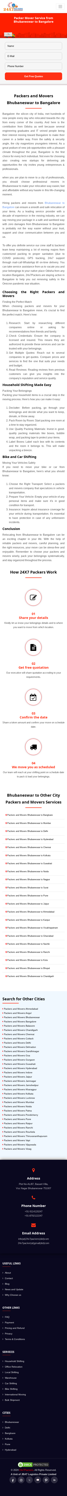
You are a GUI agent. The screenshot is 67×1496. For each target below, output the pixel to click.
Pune (7, 1444)
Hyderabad (10, 1450)
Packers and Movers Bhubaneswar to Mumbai (29, 823)
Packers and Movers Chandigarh (20, 1030)
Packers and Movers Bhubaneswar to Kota (27, 960)
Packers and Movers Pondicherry (20, 1115)
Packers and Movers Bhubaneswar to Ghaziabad (30, 936)
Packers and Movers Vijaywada (19, 1144)
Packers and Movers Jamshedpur (21, 1085)
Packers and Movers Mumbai (18, 1102)
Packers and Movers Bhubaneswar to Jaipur (28, 904)
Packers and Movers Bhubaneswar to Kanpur (28, 920)
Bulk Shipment (12, 1400)
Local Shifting (12, 1372)
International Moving (15, 1394)
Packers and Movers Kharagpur (20, 1089)
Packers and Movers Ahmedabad (20, 1009)
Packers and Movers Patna (17, 1110)
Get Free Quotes (33, 76)
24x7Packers (26, 1470)
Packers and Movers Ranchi (18, 1127)
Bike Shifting (11, 1389)
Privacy (8, 1333)
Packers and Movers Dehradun (19, 1047)
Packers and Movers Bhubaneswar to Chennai (29, 847)
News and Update (14, 1289)
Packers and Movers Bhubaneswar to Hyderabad (30, 839)
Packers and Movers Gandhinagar (21, 1051)
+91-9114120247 (33, 1211)
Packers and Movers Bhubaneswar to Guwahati (29, 863)
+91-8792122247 (33, 1215)
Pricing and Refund (15, 1328)
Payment (9, 1322)
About (8, 1272)
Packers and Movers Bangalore (19, 1021)
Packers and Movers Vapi (16, 1140)
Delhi (7, 1427)
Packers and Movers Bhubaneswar (21, 1017)
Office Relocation (13, 1366)
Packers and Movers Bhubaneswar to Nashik (28, 944)
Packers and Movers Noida (17, 1106)
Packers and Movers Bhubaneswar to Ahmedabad (30, 912)
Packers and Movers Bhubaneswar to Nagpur (28, 879)
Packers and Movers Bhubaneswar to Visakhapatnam (32, 928)
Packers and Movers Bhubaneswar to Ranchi (28, 952)
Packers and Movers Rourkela (19, 1132)
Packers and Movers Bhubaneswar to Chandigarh (30, 976)
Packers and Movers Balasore (19, 1025)
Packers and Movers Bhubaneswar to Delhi (27, 831)
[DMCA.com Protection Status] (33, 1464)
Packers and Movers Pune (17, 1119)
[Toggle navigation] (60, 6)
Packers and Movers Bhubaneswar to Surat (27, 887)
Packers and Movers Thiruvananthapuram (25, 1136)
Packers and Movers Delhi (17, 1042)
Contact (9, 1278)
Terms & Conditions (15, 1339)
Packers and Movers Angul (17, 1013)
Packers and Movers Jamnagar (19, 1081)
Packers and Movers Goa (16, 1055)
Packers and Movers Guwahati (19, 1064)
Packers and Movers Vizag (17, 1149)
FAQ (7, 1317)
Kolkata (9, 1438)
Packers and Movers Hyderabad (20, 1068)
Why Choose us (13, 1295)
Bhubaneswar (12, 1422)
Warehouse (11, 1378)
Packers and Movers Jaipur (17, 1076)
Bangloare (10, 1433)
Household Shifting (14, 1361)
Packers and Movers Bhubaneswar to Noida (28, 871)
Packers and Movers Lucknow (19, 1098)
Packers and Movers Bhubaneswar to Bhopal (28, 968)
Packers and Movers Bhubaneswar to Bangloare (30, 815)
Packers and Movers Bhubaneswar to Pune (27, 895)
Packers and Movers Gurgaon (19, 1059)
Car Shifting (11, 1383)
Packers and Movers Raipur (18, 1123)
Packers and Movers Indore (17, 1072)
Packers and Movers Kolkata (18, 1093)
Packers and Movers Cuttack (18, 1038)
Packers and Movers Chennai (18, 1034)
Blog (7, 1284)
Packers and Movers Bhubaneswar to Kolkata (28, 855)
